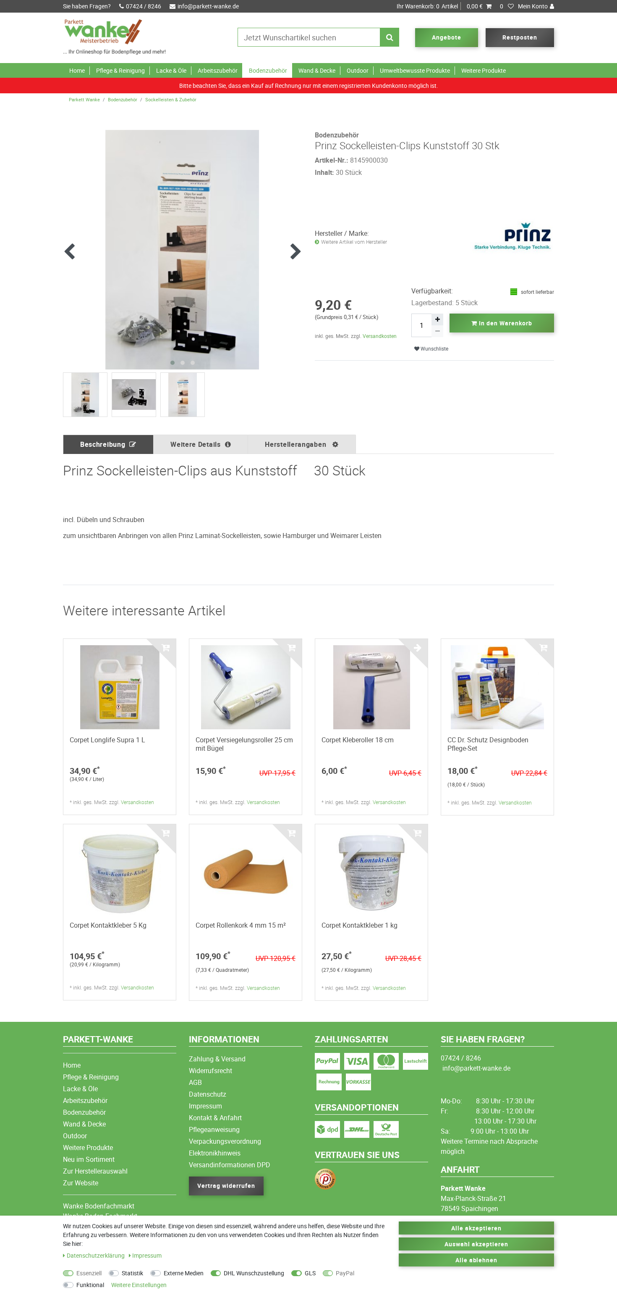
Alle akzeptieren (476, 1228)
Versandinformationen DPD (229, 1164)
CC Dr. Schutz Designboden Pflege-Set (487, 744)
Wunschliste (433, 348)
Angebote (446, 37)
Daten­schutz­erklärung (96, 1255)
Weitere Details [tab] (195, 444)
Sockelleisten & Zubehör (170, 99)
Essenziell (89, 1273)
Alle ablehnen (476, 1260)
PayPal (345, 1273)
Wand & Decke (316, 70)
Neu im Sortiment (89, 1159)
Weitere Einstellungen (139, 1285)
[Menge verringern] (437, 331)
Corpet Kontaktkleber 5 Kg (108, 925)
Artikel (440, 6)
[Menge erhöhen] (437, 319)
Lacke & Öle (171, 70)
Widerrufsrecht (210, 1070)
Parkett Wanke (84, 99)
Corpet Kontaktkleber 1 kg (359, 925)
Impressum (205, 1106)
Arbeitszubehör (218, 70)
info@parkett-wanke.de (208, 6)
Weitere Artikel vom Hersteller (354, 242)
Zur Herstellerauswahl (95, 1171)
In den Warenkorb (504, 323)
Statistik (132, 1273)
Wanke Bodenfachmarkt (98, 1206)
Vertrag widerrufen (226, 1186)
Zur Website (80, 1182)
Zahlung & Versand (217, 1058)
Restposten (519, 37)
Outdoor (358, 70)
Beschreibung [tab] (102, 444)
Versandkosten (380, 335)
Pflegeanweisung (214, 1129)
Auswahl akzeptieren (476, 1244)
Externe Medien (184, 1273)
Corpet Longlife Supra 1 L (107, 739)
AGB (195, 1082)
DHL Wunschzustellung (254, 1273)
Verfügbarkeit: (432, 290)
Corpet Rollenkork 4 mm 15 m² (241, 925)
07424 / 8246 (143, 6)
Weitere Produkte (483, 70)
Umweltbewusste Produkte (415, 70)
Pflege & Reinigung (120, 70)
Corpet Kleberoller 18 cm (358, 739)
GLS (310, 1273)
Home (77, 70)
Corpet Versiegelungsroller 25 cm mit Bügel (244, 744)
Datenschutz (207, 1094)
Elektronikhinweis (215, 1153)
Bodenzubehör (268, 70)
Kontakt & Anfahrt (215, 1117)
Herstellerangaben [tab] (296, 444)
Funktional (90, 1285)
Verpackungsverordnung (225, 1141)
